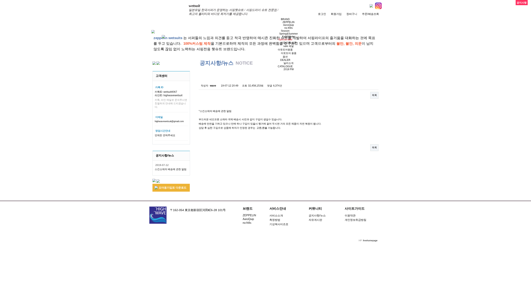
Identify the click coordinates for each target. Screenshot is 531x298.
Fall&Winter (288, 36)
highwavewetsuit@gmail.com (169, 121)
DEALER (285, 60)
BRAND (285, 19)
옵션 (285, 56)
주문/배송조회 (370, 14)
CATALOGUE (285, 66)
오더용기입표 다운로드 (172, 187)
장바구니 (351, 14)
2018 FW (289, 69)
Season (285, 30)
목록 (374, 95)
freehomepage (370, 240)
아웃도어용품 (285, 49)
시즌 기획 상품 (288, 42)
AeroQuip (288, 25)
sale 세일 (288, 46)
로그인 (322, 14)
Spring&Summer (288, 33)
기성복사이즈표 (278, 224)
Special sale (285, 39)
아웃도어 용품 (288, 53)
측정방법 (274, 219)
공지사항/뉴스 (317, 215)
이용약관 (350, 215)
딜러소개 (289, 63)
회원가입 (336, 14)
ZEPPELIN (289, 22)
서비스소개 (276, 215)
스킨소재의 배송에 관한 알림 (170, 169)
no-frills (288, 27)
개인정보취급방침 (355, 219)
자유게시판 (315, 219)
